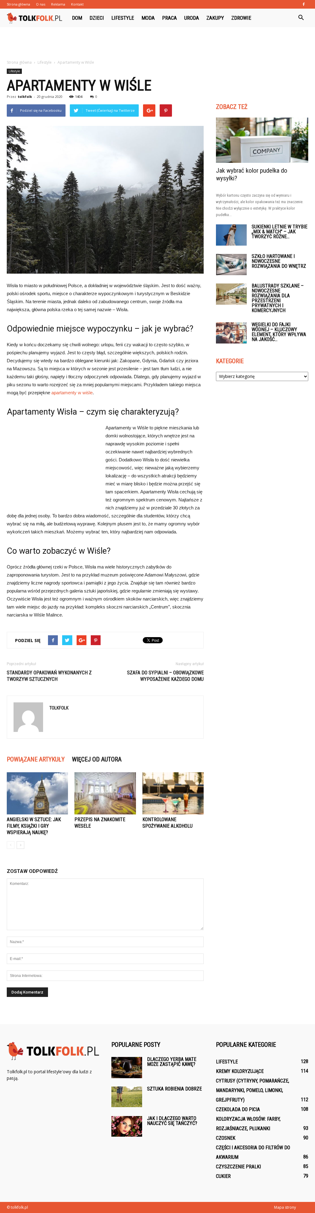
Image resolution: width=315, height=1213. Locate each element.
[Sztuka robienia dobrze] (126, 1096)
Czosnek (225, 1138)
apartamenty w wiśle (72, 392)
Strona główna (18, 4)
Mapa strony (285, 1207)
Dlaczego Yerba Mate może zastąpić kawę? (171, 1061)
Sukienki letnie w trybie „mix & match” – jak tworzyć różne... (279, 231)
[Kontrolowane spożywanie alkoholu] (173, 793)
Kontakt (77, 4)
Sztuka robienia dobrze (174, 1089)
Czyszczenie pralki (238, 1167)
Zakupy (215, 18)
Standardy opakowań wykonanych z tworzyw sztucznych (49, 676)
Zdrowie (241, 18)
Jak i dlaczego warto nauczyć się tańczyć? (172, 1120)
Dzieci (97, 18)
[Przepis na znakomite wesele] (105, 793)
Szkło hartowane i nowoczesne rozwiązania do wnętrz (279, 261)
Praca (169, 18)
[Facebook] (303, 4)
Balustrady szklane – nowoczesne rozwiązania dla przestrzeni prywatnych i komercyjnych (278, 298)
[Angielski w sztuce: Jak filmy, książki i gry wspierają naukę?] (37, 793)
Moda (148, 18)
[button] (300, 17)
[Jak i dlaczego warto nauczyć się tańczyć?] (126, 1126)
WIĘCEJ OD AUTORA (97, 759)
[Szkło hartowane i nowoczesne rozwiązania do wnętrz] (231, 264)
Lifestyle (122, 18)
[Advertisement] (157, 43)
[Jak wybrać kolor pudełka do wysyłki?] (262, 140)
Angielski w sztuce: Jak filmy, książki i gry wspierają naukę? (34, 826)
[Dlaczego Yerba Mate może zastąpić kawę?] (126, 1067)
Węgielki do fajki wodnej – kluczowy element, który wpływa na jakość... (279, 332)
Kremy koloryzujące (240, 1071)
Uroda (191, 18)
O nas (40, 4)
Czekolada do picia (238, 1109)
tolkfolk (25, 96)
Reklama (58, 4)
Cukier (223, 1176)
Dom (77, 18)
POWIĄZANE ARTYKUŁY (36, 759)
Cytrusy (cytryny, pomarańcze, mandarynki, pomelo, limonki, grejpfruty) (252, 1090)
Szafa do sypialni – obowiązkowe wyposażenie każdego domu (165, 676)
